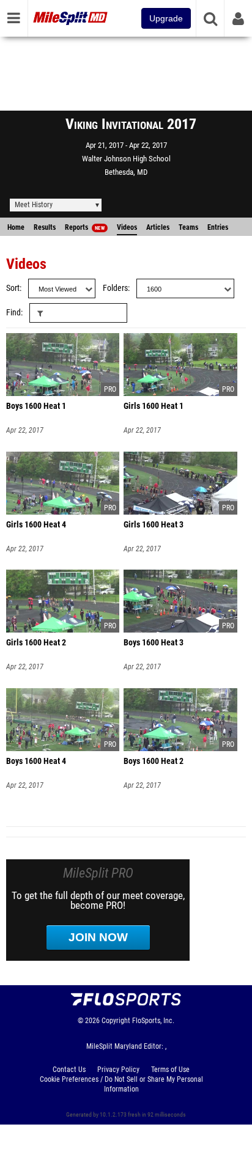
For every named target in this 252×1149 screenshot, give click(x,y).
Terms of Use (170, 1069)
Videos (127, 227)
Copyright (116, 1020)
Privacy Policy (118, 1069)
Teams (188, 227)
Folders (115, 288)
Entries (217, 227)
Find (13, 312)
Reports (85, 227)
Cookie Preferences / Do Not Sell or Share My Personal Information (121, 1084)
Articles (157, 227)
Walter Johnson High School (126, 158)
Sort (13, 288)
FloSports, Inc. (153, 1020)
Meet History (34, 204)
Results (45, 227)
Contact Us (69, 1069)
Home (15, 227)
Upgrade (166, 18)
